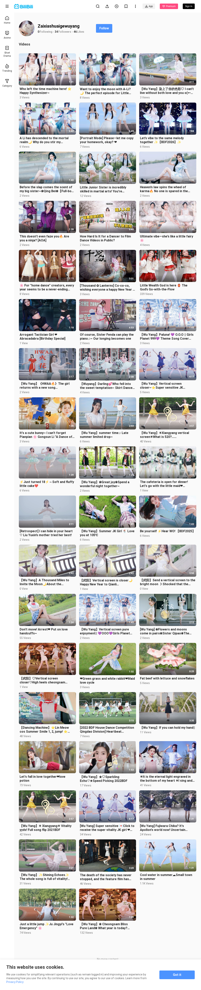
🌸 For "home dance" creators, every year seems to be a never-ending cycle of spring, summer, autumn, (47, 287)
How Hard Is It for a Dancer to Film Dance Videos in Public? (105, 238)
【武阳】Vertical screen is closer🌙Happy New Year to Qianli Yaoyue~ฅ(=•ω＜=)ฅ (106, 582)
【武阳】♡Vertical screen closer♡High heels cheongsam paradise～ (42, 680)
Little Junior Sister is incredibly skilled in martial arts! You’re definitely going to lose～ (103, 189)
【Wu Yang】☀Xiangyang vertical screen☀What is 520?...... (164, 435)
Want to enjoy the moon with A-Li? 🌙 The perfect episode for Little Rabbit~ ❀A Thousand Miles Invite (105, 91)
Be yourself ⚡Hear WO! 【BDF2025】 (167, 531)
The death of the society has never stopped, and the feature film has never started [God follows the (106, 877)
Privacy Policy (15, 982)
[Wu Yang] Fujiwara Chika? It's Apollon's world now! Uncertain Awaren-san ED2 (162, 828)
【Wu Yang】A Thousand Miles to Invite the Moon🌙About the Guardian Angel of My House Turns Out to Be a (45, 582)
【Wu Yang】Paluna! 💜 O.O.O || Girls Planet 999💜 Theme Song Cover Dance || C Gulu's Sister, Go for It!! (167, 337)
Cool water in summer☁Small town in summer (166, 877)
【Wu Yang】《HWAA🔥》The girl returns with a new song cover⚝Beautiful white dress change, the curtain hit (47, 386)
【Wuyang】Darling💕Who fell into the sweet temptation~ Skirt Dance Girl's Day (106, 386)
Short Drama (7, 54)
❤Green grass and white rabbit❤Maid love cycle (107, 680)
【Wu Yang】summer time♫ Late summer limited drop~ (104, 435)
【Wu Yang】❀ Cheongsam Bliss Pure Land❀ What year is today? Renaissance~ (104, 926)
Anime (7, 37)
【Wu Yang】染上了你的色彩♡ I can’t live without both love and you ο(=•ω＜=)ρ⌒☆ (167, 91)
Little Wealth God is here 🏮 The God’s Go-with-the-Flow (163, 287)
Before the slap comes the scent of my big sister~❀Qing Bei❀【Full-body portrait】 (47, 189)
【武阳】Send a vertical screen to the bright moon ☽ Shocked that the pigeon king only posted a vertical (167, 582)
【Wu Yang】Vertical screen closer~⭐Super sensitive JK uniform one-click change (161, 386)
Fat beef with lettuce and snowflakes (167, 678)
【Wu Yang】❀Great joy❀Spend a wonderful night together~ (104, 484)
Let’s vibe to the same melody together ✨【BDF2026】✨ (162, 140)
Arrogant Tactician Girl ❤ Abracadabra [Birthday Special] (42, 336)
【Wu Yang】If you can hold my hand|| (167, 728)
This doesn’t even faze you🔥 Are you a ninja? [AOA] (44, 238)
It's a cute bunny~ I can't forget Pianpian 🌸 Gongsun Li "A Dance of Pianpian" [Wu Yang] (46, 435)
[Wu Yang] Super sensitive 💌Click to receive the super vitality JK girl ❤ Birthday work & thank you (107, 828)
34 (56, 31)
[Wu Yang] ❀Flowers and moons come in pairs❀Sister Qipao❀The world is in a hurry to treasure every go (166, 631)
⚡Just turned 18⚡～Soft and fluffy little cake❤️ (47, 484)
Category (7, 85)
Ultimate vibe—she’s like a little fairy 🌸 (166, 238)
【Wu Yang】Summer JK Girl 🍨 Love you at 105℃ (107, 533)
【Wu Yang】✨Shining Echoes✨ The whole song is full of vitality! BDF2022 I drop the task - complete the (46, 877)
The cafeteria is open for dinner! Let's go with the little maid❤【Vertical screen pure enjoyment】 (166, 484)
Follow (104, 28)
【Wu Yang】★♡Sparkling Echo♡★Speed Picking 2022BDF (103, 779)
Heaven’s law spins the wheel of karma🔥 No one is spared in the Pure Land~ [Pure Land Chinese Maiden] (164, 189)
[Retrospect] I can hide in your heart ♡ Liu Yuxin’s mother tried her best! (46, 533)
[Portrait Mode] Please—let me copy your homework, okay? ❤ (106, 140)
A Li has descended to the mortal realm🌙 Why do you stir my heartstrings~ (44, 140)
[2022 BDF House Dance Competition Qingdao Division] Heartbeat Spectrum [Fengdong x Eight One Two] (107, 730)
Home (7, 22)
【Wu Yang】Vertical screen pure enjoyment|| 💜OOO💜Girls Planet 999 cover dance (105, 631)
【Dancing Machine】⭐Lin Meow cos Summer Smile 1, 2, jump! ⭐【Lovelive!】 (44, 730)
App (151, 6)
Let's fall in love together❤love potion (42, 778)
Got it (177, 975)
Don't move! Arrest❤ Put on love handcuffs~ (44, 631)
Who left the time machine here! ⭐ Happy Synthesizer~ (45, 91)
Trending (7, 71)
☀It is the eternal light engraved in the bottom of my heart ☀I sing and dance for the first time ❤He (166, 779)
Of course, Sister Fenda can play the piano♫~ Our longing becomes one (107, 336)
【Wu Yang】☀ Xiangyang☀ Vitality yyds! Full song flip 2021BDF (45, 828)
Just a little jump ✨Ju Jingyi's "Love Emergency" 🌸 (46, 926)
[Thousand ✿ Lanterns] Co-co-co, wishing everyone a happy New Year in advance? (107, 288)
